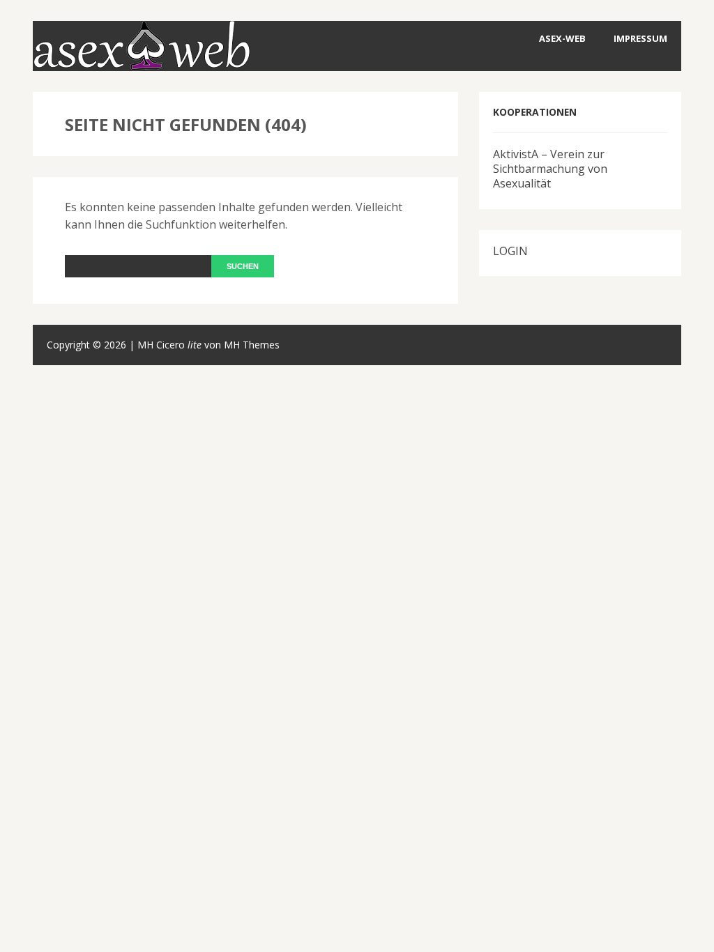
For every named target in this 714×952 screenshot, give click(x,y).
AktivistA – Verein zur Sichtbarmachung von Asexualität (550, 168)
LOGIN (510, 251)
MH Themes (252, 344)
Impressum (640, 38)
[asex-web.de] (141, 61)
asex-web (562, 38)
